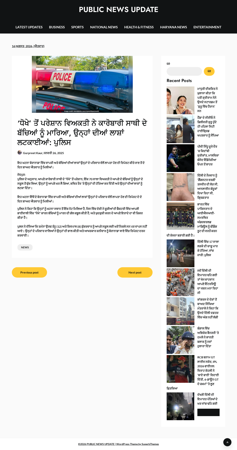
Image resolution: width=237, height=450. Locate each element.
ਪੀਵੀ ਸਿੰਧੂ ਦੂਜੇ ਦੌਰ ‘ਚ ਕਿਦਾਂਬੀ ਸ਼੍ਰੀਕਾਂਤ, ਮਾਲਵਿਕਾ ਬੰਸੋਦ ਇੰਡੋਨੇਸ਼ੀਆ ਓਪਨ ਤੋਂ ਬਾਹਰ (208, 155)
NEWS (25, 247)
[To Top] (227, 442)
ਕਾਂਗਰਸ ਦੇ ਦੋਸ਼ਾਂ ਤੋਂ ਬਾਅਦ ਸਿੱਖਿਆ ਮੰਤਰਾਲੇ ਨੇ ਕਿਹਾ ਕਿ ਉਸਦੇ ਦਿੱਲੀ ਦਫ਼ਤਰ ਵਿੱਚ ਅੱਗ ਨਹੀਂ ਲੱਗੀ (207, 308)
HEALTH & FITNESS (139, 27)
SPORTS (77, 27)
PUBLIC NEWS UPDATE (118, 9)
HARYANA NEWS (173, 27)
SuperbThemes (150, 444)
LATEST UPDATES (29, 27)
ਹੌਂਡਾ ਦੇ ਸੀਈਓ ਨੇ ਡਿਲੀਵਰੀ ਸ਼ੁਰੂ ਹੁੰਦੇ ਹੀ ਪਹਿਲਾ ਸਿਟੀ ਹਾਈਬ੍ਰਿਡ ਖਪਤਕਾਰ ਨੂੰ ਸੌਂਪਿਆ (208, 126)
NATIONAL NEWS (104, 27)
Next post (134, 272)
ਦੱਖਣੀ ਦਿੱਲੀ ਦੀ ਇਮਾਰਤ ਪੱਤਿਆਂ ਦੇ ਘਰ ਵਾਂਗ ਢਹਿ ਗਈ (207, 399)
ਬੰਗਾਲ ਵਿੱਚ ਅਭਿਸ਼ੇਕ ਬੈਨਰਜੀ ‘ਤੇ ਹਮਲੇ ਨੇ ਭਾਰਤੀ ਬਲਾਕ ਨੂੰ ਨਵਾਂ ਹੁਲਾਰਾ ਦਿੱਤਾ (208, 337)
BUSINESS (57, 27)
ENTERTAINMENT (207, 27)
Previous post (29, 272)
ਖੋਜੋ (168, 63)
